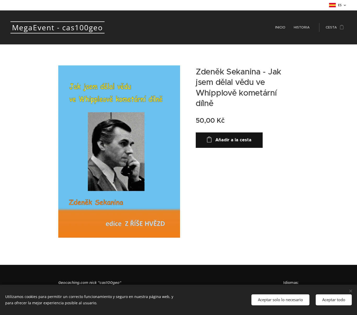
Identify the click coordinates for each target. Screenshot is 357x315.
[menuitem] (282, 27)
